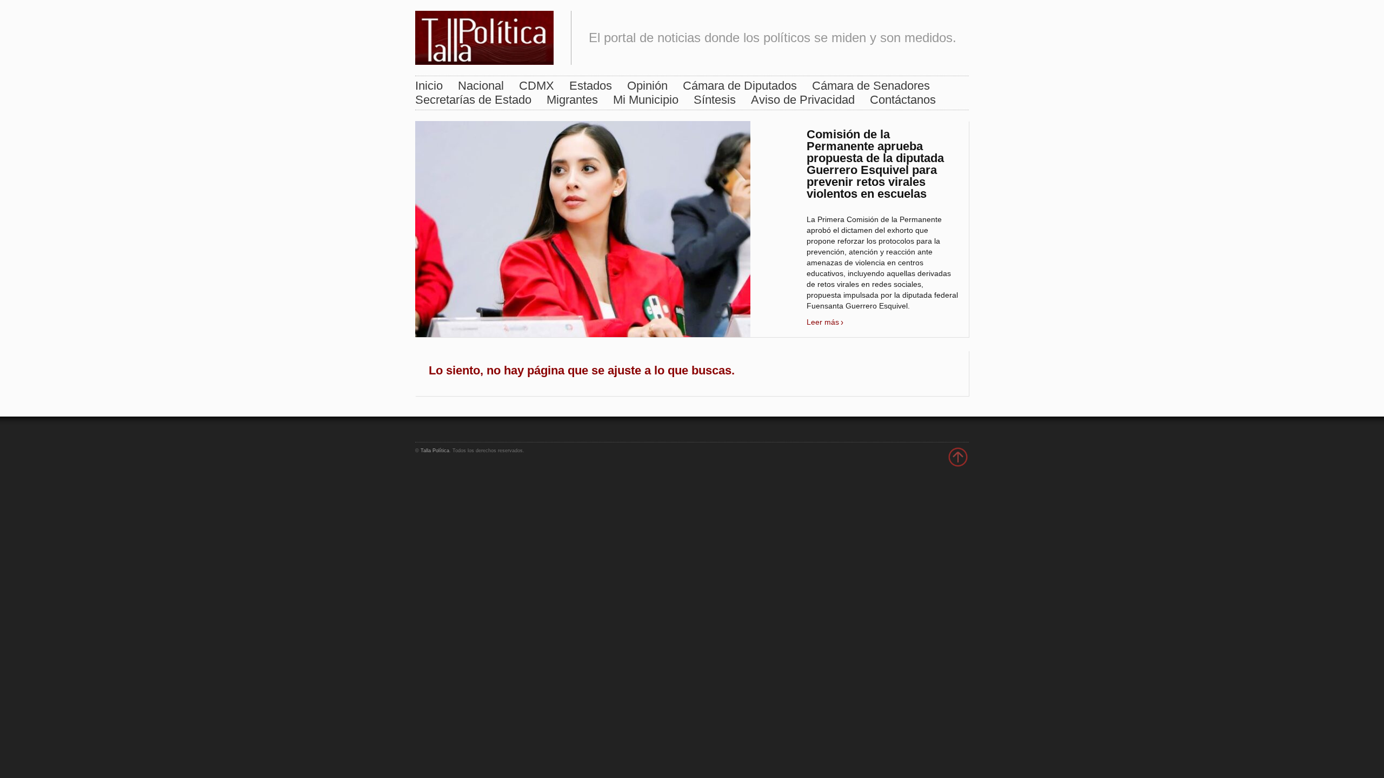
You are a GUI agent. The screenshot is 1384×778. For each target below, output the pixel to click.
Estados (590, 85)
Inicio (429, 85)
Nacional (481, 85)
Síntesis (715, 99)
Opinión (647, 85)
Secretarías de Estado (473, 99)
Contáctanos (903, 99)
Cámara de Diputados (740, 85)
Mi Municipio (645, 99)
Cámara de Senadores (871, 85)
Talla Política (435, 450)
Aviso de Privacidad (803, 99)
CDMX (536, 85)
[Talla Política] (484, 35)
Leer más (823, 322)
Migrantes (572, 99)
